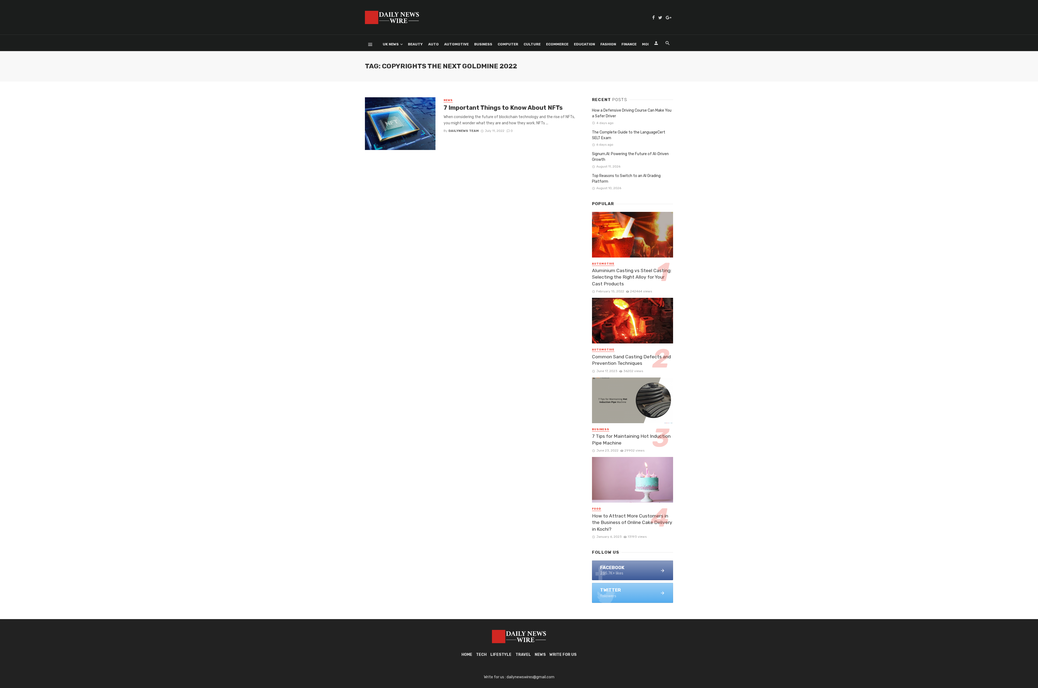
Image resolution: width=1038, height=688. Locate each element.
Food (596, 508)
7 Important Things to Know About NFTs (503, 107)
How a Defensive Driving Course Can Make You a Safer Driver (631, 113)
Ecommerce (557, 44)
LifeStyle (500, 654)
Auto (433, 44)
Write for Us (563, 654)
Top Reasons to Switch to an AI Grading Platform (626, 178)
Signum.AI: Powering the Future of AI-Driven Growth (630, 157)
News (448, 100)
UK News (391, 44)
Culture (532, 44)
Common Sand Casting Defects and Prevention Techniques (631, 360)
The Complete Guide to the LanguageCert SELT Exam (628, 135)
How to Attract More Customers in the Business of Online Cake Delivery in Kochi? (632, 522)
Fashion (608, 44)
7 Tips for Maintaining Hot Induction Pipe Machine (631, 439)
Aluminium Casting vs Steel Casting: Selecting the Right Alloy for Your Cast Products (631, 277)
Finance (629, 44)
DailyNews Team (463, 131)
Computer (508, 44)
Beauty (415, 44)
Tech (481, 654)
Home (466, 654)
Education (584, 44)
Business (483, 44)
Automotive (456, 44)
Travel (523, 654)
